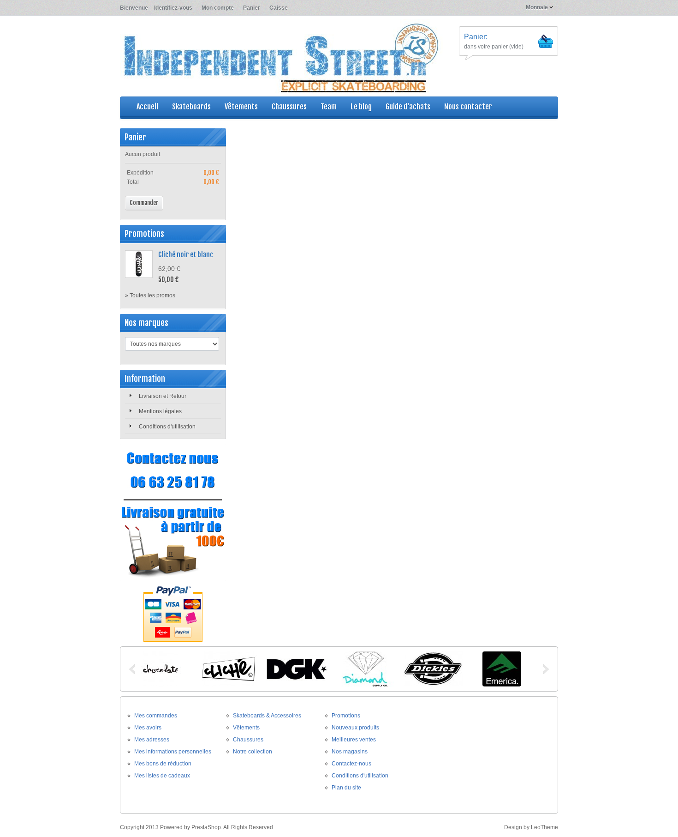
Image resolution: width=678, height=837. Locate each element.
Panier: (476, 37)
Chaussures (248, 739)
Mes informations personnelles (172, 751)
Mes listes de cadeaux (162, 775)
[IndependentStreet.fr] (281, 57)
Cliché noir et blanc (185, 254)
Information (145, 378)
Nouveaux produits (355, 727)
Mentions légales (160, 411)
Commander (144, 202)
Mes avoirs (147, 727)
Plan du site (346, 787)
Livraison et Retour (162, 396)
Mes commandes (155, 715)
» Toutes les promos (150, 295)
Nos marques (146, 323)
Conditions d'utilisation (167, 426)
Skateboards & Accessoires (267, 715)
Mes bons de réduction (162, 763)
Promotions (144, 234)
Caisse (278, 8)
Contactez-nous (351, 763)
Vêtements (246, 727)
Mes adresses (151, 739)
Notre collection (252, 751)
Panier (251, 8)
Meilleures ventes (354, 739)
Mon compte (218, 8)
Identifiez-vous (173, 8)
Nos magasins (350, 751)
